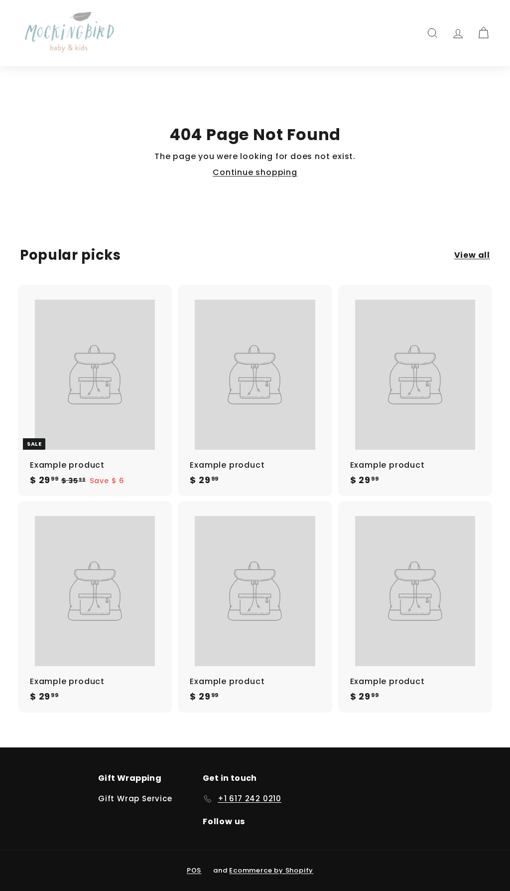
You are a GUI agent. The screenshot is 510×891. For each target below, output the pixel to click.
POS (194, 870)
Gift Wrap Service (135, 798)
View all (472, 255)
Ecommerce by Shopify (271, 870)
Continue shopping (255, 172)
